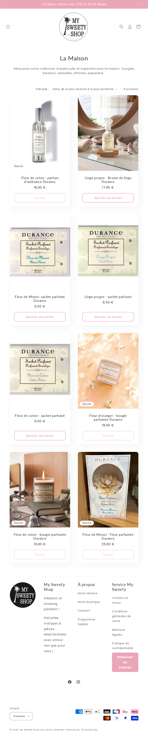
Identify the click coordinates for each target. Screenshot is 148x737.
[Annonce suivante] (140, 4)
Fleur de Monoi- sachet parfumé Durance (40, 299)
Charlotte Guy (89, 729)
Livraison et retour (120, 600)
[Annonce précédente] (7, 4)
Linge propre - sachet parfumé (108, 297)
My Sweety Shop (29, 729)
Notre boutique (89, 602)
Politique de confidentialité (122, 645)
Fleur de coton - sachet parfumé (40, 416)
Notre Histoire (87, 593)
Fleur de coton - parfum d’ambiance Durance (40, 180)
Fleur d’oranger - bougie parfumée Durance (108, 418)
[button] (8, 27)
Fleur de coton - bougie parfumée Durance (40, 537)
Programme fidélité (86, 622)
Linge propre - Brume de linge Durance (108, 180)
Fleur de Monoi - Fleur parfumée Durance (108, 537)
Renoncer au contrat (125, 662)
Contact (84, 611)
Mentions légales (118, 632)
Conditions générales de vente (121, 616)
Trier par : (42, 89)
